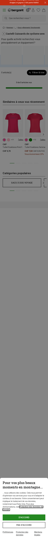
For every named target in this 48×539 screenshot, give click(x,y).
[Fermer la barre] (45, 2)
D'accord (24, 517)
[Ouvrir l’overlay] (27, 5)
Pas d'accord (24, 525)
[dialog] (24, 508)
